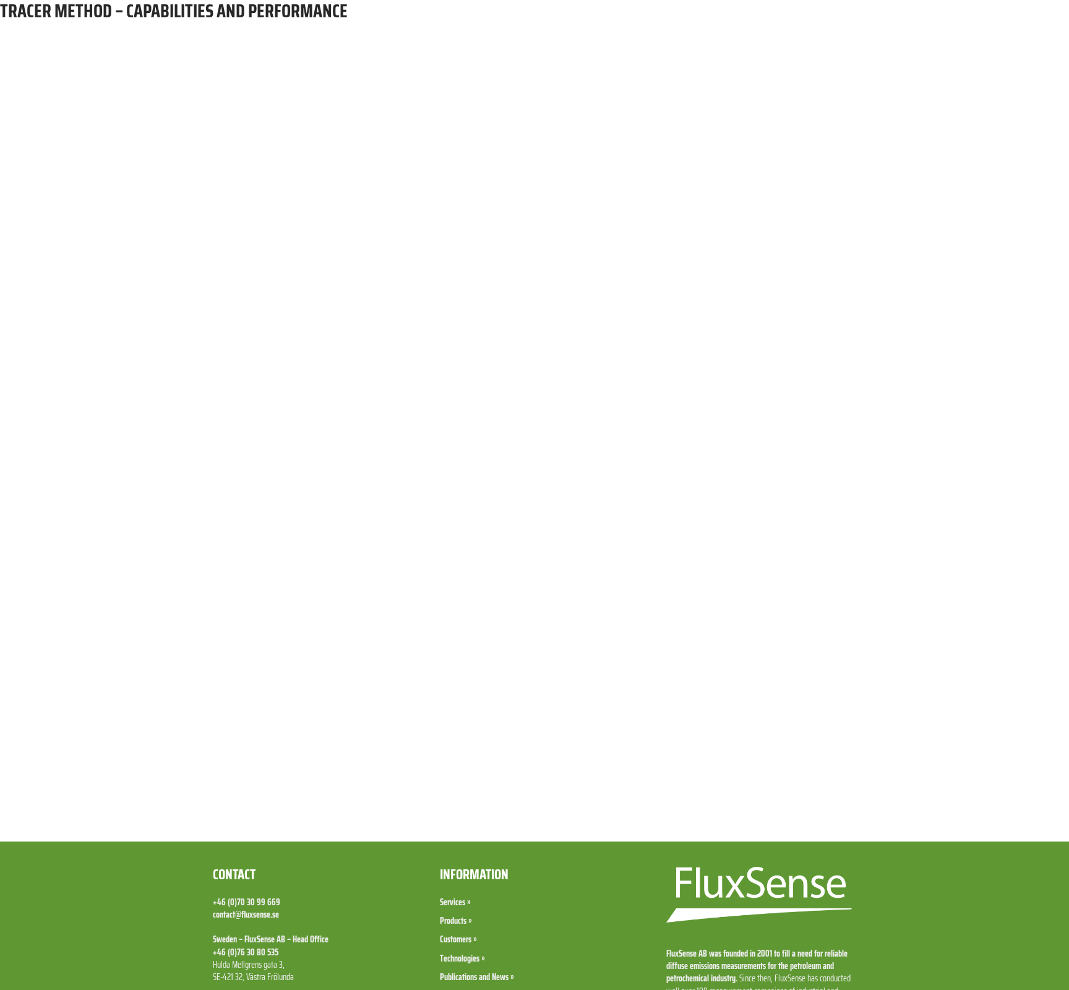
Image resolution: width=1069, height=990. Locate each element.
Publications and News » (477, 977)
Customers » (458, 939)
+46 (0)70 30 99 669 (246, 902)
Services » (455, 902)
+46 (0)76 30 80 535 (245, 952)
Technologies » (462, 958)
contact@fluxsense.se (246, 914)
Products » (456, 921)
